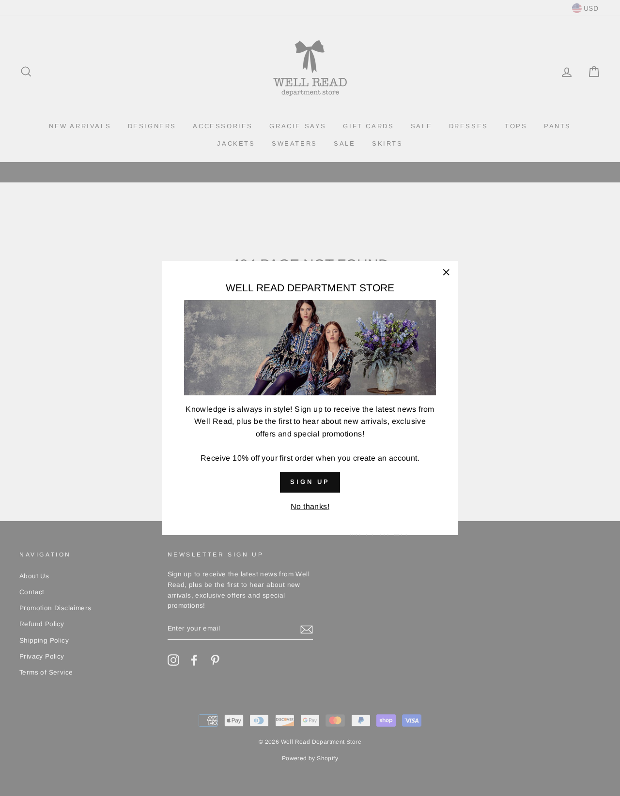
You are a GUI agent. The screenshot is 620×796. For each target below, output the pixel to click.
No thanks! (310, 506)
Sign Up (309, 482)
